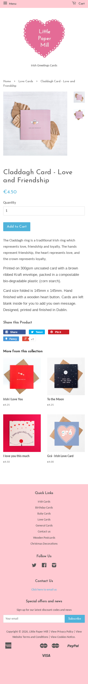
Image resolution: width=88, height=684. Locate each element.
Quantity (9, 203)
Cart (81, 3)
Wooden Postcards (44, 537)
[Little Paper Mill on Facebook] (44, 566)
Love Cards (25, 81)
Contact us (44, 531)
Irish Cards (44, 501)
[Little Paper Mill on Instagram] (54, 566)
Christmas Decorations (44, 543)
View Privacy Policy (62, 631)
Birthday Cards (44, 507)
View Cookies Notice (63, 637)
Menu (12, 4)
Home (7, 81)
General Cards (44, 525)
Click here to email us (44, 589)
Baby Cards (44, 513)
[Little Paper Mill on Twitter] (34, 566)
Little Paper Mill (38, 631)
